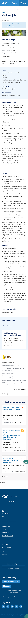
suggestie (9, 597)
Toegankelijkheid (11, 615)
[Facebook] (3, 606)
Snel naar (20, 10)
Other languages (5, 617)
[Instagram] (16, 606)
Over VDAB (5, 545)
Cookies (23, 615)
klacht (15, 597)
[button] (25, 462)
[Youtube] (12, 606)
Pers (3, 551)
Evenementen (6, 526)
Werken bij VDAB (7, 548)
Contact (4, 554)
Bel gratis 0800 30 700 (11, 581)
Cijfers (4, 529)
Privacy (19, 615)
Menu (24, 3)
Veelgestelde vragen (7, 535)
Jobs (4, 12)
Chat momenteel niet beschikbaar (14, 591)
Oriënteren (5, 517)
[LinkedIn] (7, 606)
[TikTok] (20, 606)
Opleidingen (5, 514)
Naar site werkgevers (13, 564)
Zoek (15, 3)
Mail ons (7, 586)
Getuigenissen (6, 532)
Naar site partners (13, 569)
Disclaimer (3, 615)
